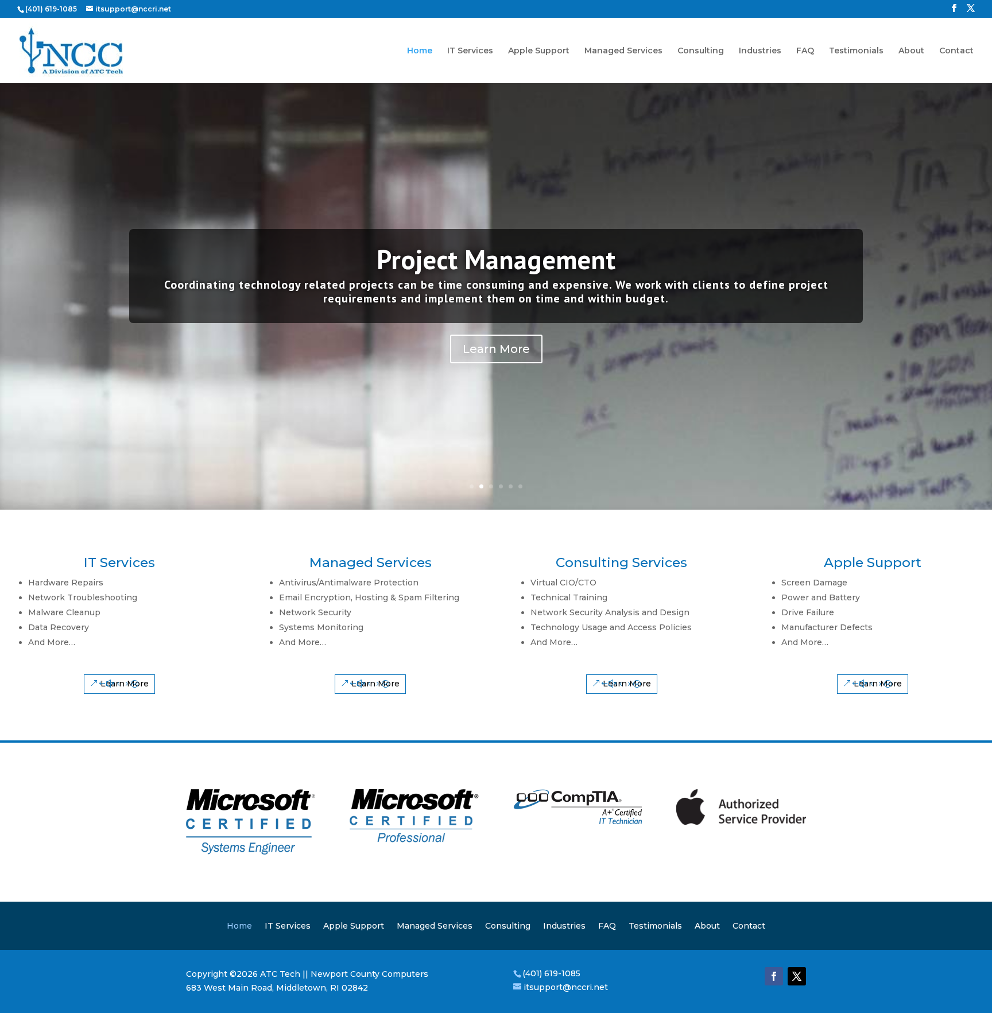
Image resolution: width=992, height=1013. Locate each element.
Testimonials (856, 51)
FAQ (805, 51)
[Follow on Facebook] (774, 976)
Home (419, 51)
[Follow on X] (797, 976)
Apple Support (538, 51)
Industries (760, 51)
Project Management (496, 259)
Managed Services (623, 51)
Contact (956, 51)
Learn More (496, 349)
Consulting (700, 51)
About (911, 51)
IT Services (470, 51)
